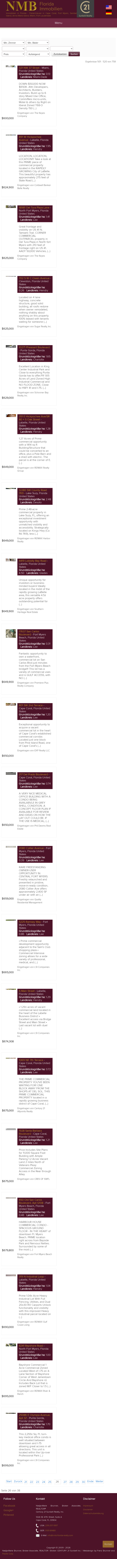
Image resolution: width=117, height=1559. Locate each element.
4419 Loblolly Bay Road (32, 560)
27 (65, 1482)
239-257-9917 (51, 1525)
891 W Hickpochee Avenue (30, 138)
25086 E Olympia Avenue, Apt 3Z (34, 1416)
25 (49, 1482)
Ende (90, 1481)
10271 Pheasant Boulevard (34, 347)
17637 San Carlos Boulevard (29, 633)
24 (43, 1482)
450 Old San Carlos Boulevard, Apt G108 (31, 1201)
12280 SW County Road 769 (33, 492)
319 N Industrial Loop (31, 1276)
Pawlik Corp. (8, 1553)
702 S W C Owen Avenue (34, 278)
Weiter (99, 1481)
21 (25, 1482)
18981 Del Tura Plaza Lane (34, 207)
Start (9, 1481)
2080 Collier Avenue (31, 848)
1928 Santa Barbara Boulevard (30, 1132)
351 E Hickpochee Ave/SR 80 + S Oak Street (34, 418)
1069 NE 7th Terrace (31, 1060)
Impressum (88, 1505)
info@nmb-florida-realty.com (60, 1535)
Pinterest (9, 1514)
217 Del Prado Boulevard (33, 774)
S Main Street (27, 991)
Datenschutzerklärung (93, 1513)
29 (77, 1482)
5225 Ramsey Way (30, 921)
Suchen (74, 54)
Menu (58, 22)
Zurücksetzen (60, 54)
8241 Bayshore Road (31, 1345)
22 (31, 1482)
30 (83, 1482)
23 (37, 1482)
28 (71, 1482)
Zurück (18, 1481)
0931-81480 (50, 1530)
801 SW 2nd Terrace (31, 705)
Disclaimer (88, 1509)
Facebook (9, 1505)
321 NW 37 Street (29, 67)
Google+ (9, 1510)
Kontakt (108, 1544)
